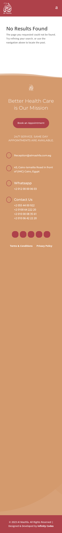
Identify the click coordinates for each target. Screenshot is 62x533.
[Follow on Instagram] (23, 234)
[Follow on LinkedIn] (39, 234)
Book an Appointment (31, 122)
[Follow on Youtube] (47, 234)
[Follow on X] (31, 234)
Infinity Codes (46, 526)
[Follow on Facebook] (15, 234)
